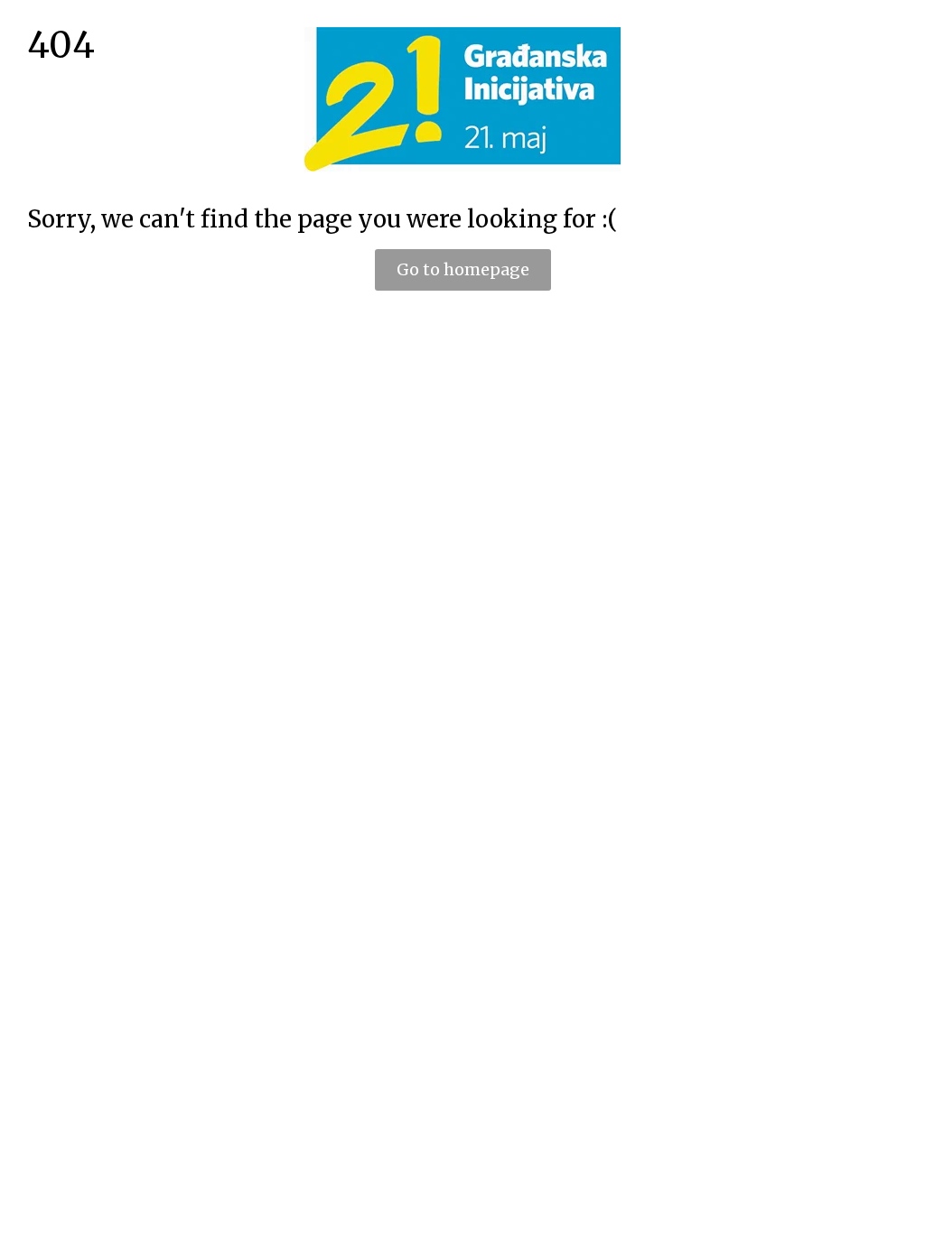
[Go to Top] (898, 1206)
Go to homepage (463, 269)
